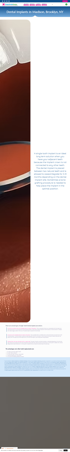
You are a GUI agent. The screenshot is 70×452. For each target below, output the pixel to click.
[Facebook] (2, 1)
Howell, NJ (38, 3)
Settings (60, 450)
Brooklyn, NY (32, 3)
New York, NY (26, 3)
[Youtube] (4, 1)
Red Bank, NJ (44, 3)
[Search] (52, 4)
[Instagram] (6, 1)
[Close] (68, 450)
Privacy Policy (40, 450)
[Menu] (66, 4)
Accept (65, 450)
